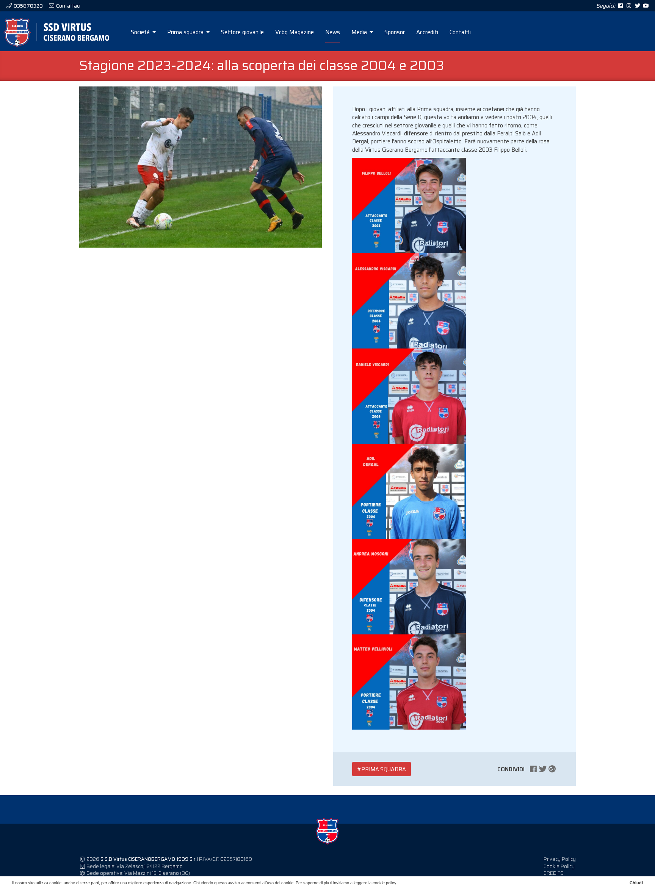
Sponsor (394, 32)
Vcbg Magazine (294, 32)
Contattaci (67, 6)
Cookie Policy (559, 866)
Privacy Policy (560, 859)
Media (359, 32)
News (332, 32)
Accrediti (427, 32)
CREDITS (554, 873)
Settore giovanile (242, 32)
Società (141, 32)
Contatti (460, 32)
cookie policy (384, 883)
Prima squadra (186, 32)
